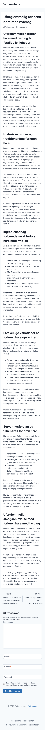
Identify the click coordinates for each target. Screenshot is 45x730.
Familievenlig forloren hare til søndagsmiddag (33, 598)
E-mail (7, 667)
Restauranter (28, 721)
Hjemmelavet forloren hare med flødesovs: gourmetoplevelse (12, 598)
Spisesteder (34, 725)
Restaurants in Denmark (16, 725)
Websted (8, 677)
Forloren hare (9, 27)
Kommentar (8, 622)
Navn (7, 656)
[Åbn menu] (40, 4)
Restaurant (16, 721)
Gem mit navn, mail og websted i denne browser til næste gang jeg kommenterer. (21, 684)
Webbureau (32, 706)
